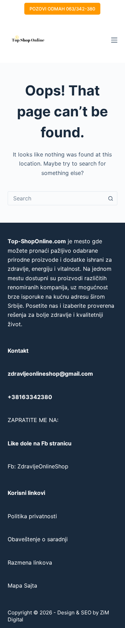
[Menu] (114, 40)
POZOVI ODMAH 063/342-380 (62, 9)
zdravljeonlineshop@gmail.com (50, 373)
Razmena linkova (30, 562)
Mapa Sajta (22, 585)
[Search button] (110, 198)
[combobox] (56, 198)
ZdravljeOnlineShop (42, 466)
